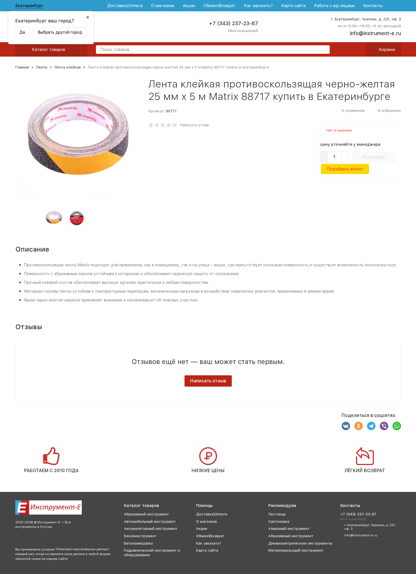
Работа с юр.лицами (334, 5)
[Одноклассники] (358, 426)
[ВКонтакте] (346, 426)
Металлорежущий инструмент (295, 550)
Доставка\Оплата (125, 5)
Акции (189, 5)
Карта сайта (293, 5)
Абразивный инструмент (146, 514)
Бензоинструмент (140, 536)
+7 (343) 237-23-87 (233, 23)
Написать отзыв (194, 125)
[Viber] (384, 426)
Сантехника (278, 521)
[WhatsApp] (397, 426)
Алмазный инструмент (288, 528)
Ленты (41, 67)
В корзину (374, 157)
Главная (22, 67)
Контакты (373, 5)
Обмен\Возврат (219, 5)
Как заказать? (258, 5)
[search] (323, 50)
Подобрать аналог (345, 169)
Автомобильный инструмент (150, 521)
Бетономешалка (138, 543)
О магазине (162, 5)
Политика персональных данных (82, 549)
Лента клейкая (67, 67)
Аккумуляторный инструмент (150, 528)
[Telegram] (371, 426)
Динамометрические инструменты (300, 543)
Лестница (277, 514)
